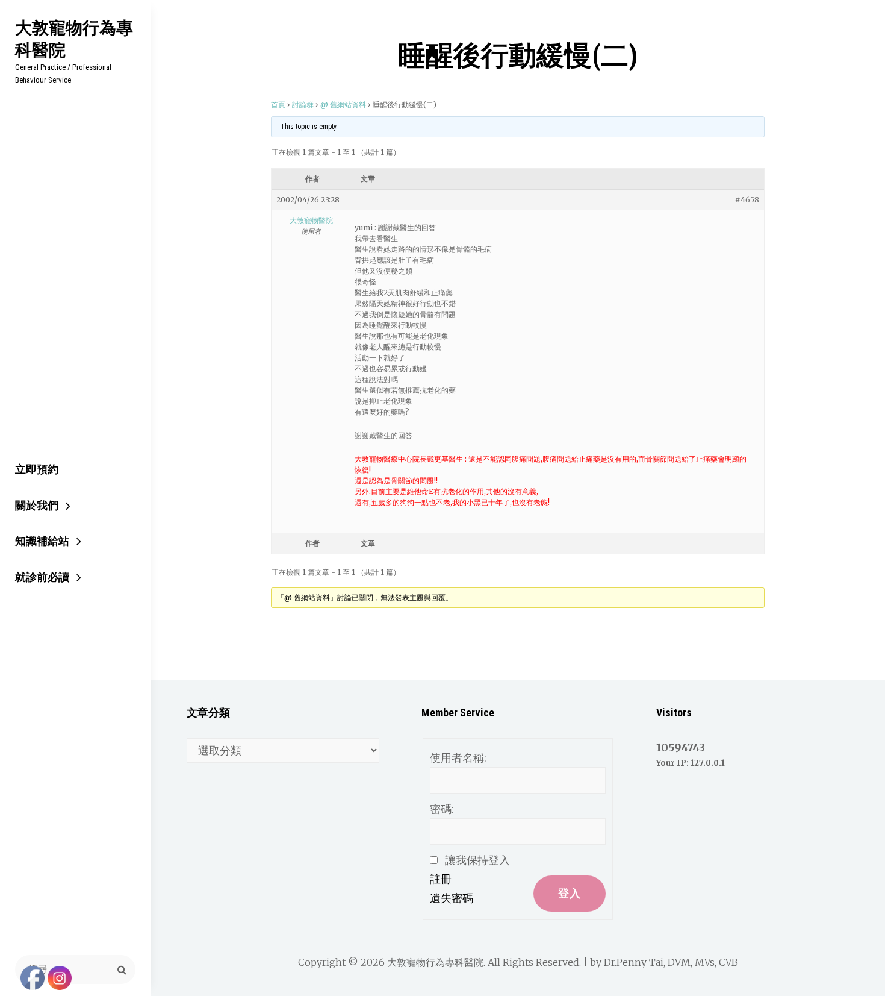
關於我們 (36, 505)
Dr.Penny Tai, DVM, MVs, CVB (671, 962)
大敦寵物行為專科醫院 (74, 38)
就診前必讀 (42, 577)
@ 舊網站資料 (343, 104)
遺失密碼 (451, 898)
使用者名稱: (458, 757)
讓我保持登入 (477, 860)
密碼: (442, 809)
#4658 (747, 199)
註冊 (441, 878)
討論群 (303, 104)
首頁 (278, 104)
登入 (569, 893)
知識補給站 (42, 541)
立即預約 (36, 469)
